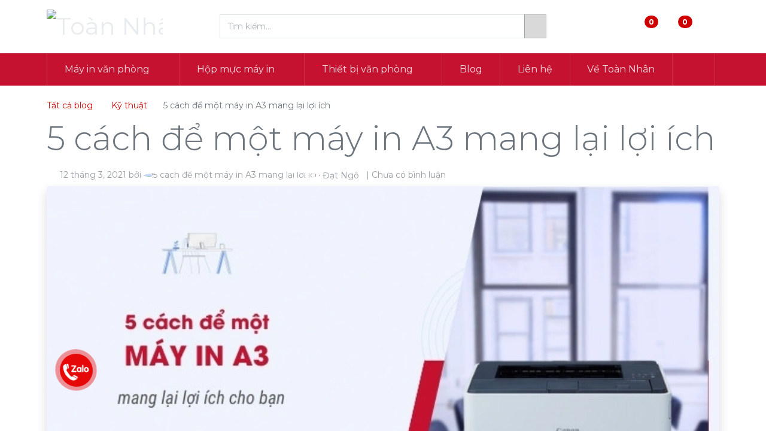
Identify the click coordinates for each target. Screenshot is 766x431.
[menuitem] (471, 69)
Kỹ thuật (129, 105)
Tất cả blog (70, 105)
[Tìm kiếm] (535, 26)
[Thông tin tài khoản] (709, 26)
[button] (694, 69)
